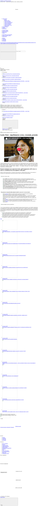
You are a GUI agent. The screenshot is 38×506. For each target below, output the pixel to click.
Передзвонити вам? (4, 472)
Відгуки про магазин (8, 43)
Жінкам (3, 38)
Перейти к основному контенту (5, 0)
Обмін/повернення (12, 42)
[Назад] (0, 104)
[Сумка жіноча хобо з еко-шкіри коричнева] (20, 96)
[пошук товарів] (8, 48)
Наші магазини (17, 42)
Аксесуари (4, 439)
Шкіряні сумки (6, 20)
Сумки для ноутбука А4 (8, 22)
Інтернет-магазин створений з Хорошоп (7, 427)
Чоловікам (4, 438)
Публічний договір (15, 43)
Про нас (1, 42)
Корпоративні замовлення (24, 42)
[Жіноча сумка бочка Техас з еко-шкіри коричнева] (20, 73)
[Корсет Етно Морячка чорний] (20, 115)
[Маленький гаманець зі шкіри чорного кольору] (20, 99)
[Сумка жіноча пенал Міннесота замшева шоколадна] (20, 81)
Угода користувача (5, 450)
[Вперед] (1, 104)
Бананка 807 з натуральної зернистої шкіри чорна (10, 94)
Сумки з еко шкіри (7, 21)
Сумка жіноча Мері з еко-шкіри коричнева (9, 87)
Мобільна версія (18, 426)
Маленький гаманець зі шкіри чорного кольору (10, 101)
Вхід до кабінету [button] (5, 443)
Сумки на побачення (7, 23)
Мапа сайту (4, 452)
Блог (33, 42)
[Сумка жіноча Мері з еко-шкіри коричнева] (20, 85)
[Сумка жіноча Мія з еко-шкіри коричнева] (20, 89)
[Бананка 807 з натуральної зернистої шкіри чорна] (20, 92)
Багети (5, 19)
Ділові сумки (6, 25)
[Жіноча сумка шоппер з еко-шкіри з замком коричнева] (20, 77)
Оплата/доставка (6, 42)
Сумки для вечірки (7, 24)
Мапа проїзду (2, 497)
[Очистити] (8, 56)
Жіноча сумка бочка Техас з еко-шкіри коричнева (10, 75)
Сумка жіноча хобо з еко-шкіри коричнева (9, 98)
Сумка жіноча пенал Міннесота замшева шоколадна (11, 83)
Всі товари (4, 40)
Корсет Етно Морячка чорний (7, 117)
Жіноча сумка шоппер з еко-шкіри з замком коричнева (11, 79)
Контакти (30, 42)
